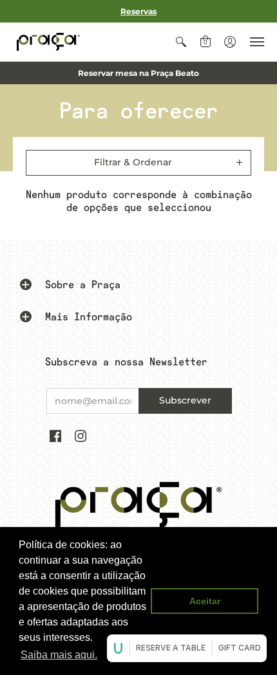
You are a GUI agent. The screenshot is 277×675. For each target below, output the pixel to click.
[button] (181, 42)
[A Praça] (48, 42)
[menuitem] (181, 42)
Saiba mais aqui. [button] (59, 654)
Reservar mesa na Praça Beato (138, 73)
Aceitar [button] (204, 601)
